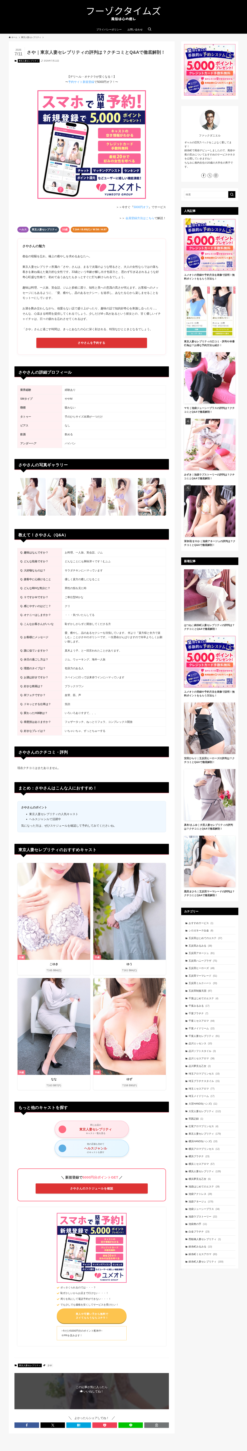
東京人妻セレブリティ (29, 61)
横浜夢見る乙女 (200, 1178)
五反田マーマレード (203, 975)
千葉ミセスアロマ (201, 1020)
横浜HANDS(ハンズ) (203, 1141)
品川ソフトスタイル (202, 1051)
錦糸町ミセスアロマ (203, 1254)
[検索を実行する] (231, 194)
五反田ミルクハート (203, 983)
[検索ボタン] (150, 29)
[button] (26, 1425)
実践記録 (196, 1118)
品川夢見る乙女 (200, 1066)
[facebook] (203, 175)
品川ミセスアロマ (201, 1058)
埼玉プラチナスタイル (204, 1081)
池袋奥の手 (198, 1223)
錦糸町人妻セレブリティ (206, 1261)
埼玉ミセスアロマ (201, 1088)
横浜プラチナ (199, 1156)
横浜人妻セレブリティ (205, 1171)
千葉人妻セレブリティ (204, 1036)
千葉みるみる (199, 1005)
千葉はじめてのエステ (203, 998)
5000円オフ (141, 207)
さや (50, 1365)
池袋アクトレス (200, 1193)
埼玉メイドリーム (201, 1096)
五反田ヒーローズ (201, 968)
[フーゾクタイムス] (123, 13)
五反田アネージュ (201, 953)
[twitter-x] (209, 175)
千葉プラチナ (198, 1013)
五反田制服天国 (200, 990)
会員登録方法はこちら (139, 218)
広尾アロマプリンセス (203, 1126)
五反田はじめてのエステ (205, 938)
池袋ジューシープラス (204, 1208)
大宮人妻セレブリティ (205, 1111)
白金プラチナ (199, 1231)
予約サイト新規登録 (81, 81)
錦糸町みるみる (200, 1246)
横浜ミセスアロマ (201, 1163)
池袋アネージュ (201, 1201)
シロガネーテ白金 (201, 930)
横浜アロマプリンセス (204, 1148)
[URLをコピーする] (156, 1425)
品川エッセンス (200, 1043)
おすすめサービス (201, 923)
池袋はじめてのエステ (204, 1186)
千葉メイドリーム (201, 1028)
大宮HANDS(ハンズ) (203, 1103)
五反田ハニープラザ (203, 960)
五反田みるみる (200, 945)
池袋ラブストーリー (203, 1216)
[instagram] (216, 175)
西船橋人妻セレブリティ (205, 1239)
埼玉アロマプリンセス (204, 1073)
